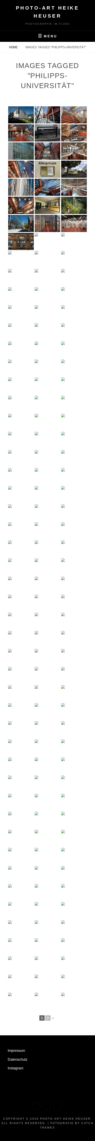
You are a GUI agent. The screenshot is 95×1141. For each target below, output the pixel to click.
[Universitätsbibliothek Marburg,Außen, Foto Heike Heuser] (21, 114)
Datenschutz (17, 1059)
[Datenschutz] (47, 1106)
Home (14, 47)
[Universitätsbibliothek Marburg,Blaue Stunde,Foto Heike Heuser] (21, 132)
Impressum (16, 1050)
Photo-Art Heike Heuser (65, 1118)
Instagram (15, 1068)
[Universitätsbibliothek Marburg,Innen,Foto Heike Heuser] (74, 114)
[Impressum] (36, 1106)
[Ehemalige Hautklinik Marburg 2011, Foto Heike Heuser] (47, 132)
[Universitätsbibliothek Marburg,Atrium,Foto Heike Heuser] (47, 114)
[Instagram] (57, 1106)
